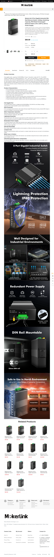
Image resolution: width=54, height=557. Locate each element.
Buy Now (43, 57)
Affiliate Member (31, 537)
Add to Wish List (29, 60)
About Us (6, 535)
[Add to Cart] (13, 432)
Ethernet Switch (28, 65)
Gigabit (44, 64)
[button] (4, 51)
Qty (25, 51)
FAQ (49, 554)
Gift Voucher (44, 554)
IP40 (47, 64)
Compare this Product (40, 60)
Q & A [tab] (27, 70)
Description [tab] (7, 70)
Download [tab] (32, 70)
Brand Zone (30, 535)
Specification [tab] (14, 70)
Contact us (34, 554)
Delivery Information (8, 537)
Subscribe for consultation (21, 542)
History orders (18, 537)
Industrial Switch (31, 64)
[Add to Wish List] (13, 429)
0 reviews (34, 36)
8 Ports (34, 65)
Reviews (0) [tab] (21, 70)
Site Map (39, 554)
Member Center (19, 535)
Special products (31, 542)
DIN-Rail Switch (38, 64)
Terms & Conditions (8, 542)
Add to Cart (31, 57)
